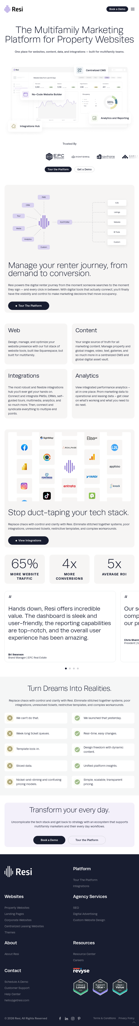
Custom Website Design (89, 920)
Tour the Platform (58, 169)
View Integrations (29, 540)
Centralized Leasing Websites (24, 926)
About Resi (12, 954)
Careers (78, 960)
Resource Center (84, 954)
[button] (132, 9)
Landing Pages (14, 914)
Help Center (13, 994)
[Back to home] (14, 9)
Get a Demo (84, 169)
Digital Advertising (85, 914)
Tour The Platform (30, 305)
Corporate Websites (18, 920)
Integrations (81, 886)
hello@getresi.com (17, 1000)
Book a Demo (117, 9)
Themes (10, 932)
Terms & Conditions (104, 1018)
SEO (76, 907)
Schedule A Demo (16, 982)
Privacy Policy (126, 1018)
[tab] (66, 668)
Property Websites (17, 907)
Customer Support (17, 988)
